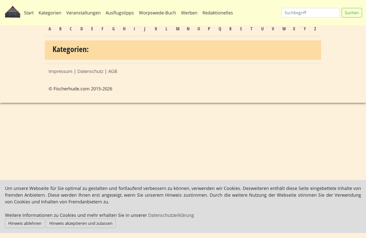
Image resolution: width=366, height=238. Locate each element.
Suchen (352, 12)
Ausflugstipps (120, 13)
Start (29, 13)
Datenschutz (90, 71)
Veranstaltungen (83, 13)
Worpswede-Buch (157, 13)
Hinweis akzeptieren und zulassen (81, 223)
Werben (189, 13)
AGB (112, 71)
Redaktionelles (217, 13)
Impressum (60, 71)
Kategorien (50, 13)
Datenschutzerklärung (171, 215)
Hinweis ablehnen (25, 223)
